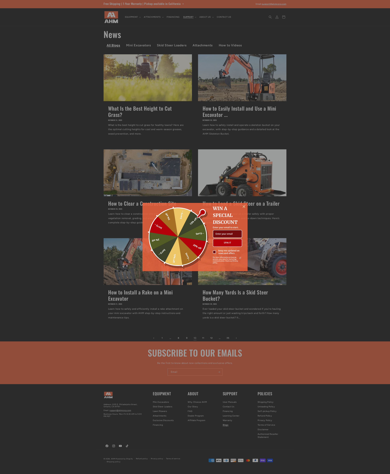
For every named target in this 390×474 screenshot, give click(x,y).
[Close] (244, 206)
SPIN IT (227, 242)
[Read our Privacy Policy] (240, 258)
